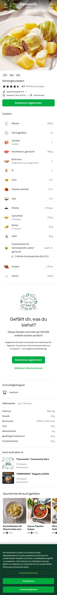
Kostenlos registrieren (28, 102)
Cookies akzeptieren (28, 589)
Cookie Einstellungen (28, 573)
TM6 (11, 75)
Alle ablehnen (28, 581)
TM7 (5, 75)
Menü (6, 7)
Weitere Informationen (28, 368)
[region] (28, 569)
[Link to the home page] (28, 5)
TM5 (18, 75)
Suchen (51, 7)
